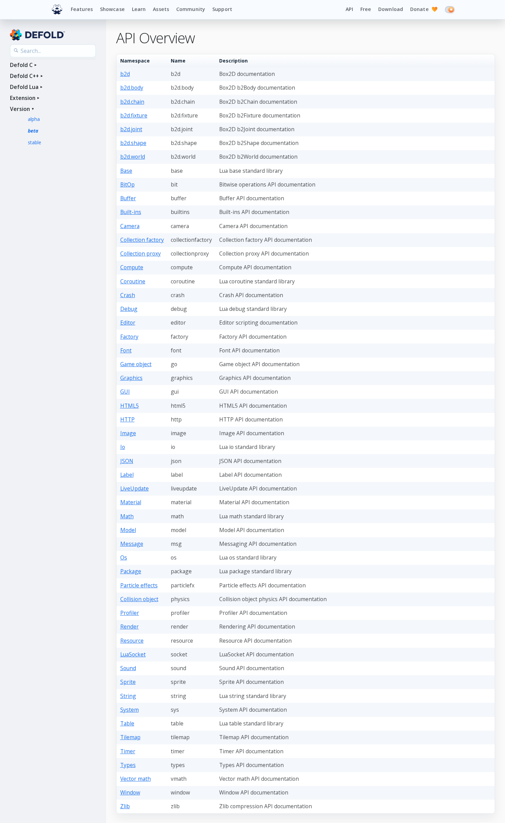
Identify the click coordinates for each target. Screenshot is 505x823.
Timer (127, 751)
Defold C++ (24, 76)
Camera (129, 226)
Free (365, 9)
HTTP (127, 419)
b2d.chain (132, 101)
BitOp (127, 184)
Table (127, 723)
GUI (125, 391)
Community (190, 9)
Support (222, 9)
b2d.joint (131, 129)
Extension (22, 98)
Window (130, 792)
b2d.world (132, 156)
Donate (424, 9)
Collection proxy (140, 253)
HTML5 (129, 405)
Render (129, 626)
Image (128, 433)
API (349, 9)
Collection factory (142, 240)
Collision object (139, 599)
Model (128, 530)
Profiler (129, 613)
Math (127, 516)
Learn (139, 9)
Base (126, 170)
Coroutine (132, 281)
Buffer (128, 198)
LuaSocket (133, 654)
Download (390, 9)
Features (82, 9)
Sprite (128, 682)
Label (127, 474)
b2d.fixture (133, 115)
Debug (128, 309)
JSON (126, 461)
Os (123, 557)
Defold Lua (24, 87)
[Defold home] (57, 9)
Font (126, 350)
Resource (132, 640)
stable (34, 142)
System (129, 709)
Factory (129, 336)
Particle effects (139, 585)
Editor (127, 322)
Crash (127, 295)
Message (131, 544)
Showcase (112, 9)
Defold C (21, 65)
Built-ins (130, 212)
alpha (34, 119)
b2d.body (131, 87)
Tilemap (130, 737)
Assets (161, 9)
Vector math (135, 778)
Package (130, 571)
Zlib (125, 806)
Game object (136, 364)
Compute (131, 267)
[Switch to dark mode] (449, 9)
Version (20, 109)
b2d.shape (133, 143)
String (128, 696)
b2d (125, 74)
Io (122, 447)
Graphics (131, 378)
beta (33, 130)
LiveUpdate (134, 488)
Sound (128, 668)
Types (128, 765)
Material (130, 502)
